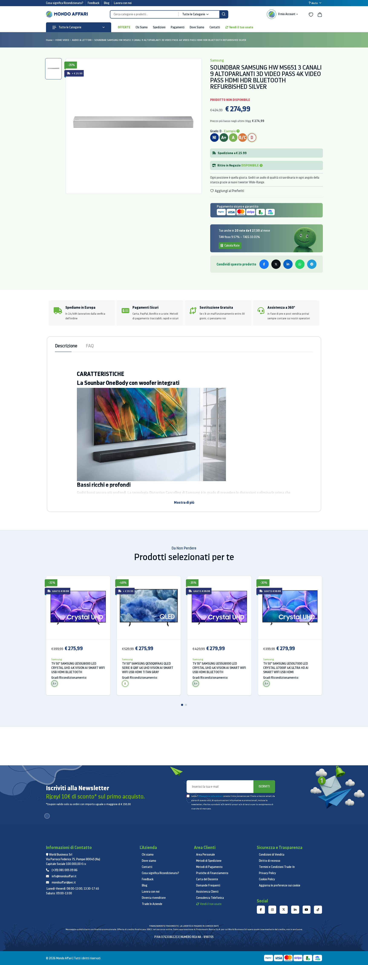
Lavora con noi (123, 3)
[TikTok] (318, 910)
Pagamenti (177, 27)
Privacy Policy (267, 873)
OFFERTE (124, 27)
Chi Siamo (142, 27)
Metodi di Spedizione (208, 861)
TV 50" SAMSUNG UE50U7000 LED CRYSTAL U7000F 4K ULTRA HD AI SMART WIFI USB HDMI (285, 667)
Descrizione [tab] (66, 346)
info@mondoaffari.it (64, 876)
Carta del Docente (207, 879)
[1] (182, 705)
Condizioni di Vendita (271, 854)
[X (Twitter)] (284, 910)
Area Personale (205, 854)
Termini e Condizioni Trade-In (277, 867)
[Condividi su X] (276, 264)
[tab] (53, 68)
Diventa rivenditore (154, 898)
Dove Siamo (197, 27)
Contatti (215, 27)
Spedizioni (159, 27)
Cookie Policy (267, 879)
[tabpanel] (133, 126)
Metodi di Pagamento (209, 867)
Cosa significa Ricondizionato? (64, 3)
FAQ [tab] (90, 346)
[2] (186, 705)
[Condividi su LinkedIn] (288, 264)
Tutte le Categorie (69, 27)
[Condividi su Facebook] (264, 264)
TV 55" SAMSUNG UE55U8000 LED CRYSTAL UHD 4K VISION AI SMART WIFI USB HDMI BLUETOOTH (219, 667)
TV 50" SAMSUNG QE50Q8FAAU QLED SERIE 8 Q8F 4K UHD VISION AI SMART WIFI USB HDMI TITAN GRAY (147, 667)
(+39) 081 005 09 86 (65, 870)
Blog (106, 3)
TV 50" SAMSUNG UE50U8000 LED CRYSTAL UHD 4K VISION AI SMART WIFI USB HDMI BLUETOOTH (78, 667)
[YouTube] (307, 910)
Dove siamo (149, 861)
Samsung (56, 659)
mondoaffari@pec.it (64, 882)
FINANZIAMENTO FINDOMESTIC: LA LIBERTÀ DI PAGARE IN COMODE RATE (184, 926)
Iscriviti (264, 786)
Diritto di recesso (269, 861)
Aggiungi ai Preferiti (229, 191)
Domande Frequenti (208, 885)
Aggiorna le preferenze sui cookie (279, 885)
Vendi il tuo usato (241, 27)
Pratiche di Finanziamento (212, 873)
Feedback (93, 3)
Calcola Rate (232, 245)
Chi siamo (148, 854)
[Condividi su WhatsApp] (300, 264)
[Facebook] (261, 910)
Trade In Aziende (152, 904)
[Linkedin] (295, 910)
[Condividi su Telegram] (311, 264)
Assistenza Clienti (207, 891)
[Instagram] (272, 910)
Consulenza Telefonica (210, 898)
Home (49, 40)
